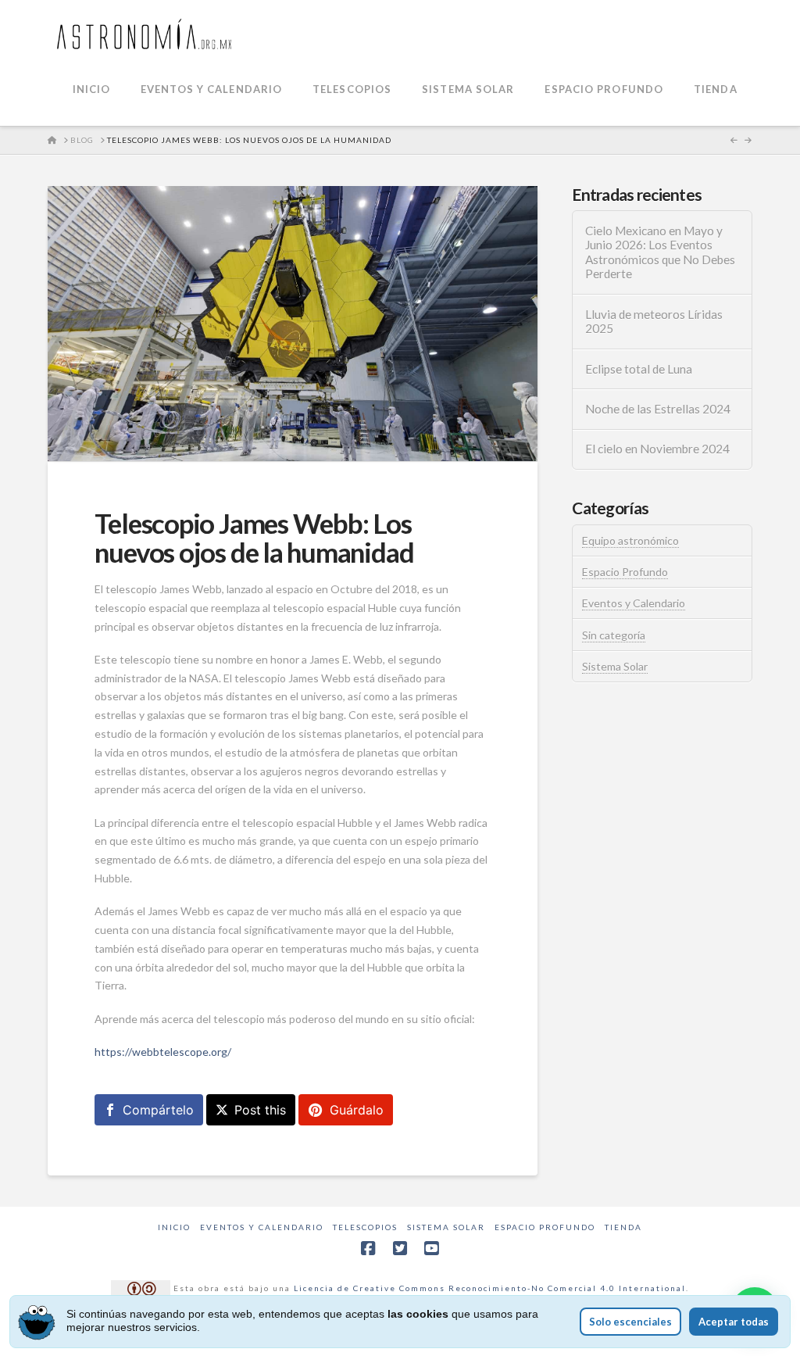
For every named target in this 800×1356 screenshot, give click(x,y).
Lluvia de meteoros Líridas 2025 (654, 321)
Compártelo (158, 1110)
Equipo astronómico (630, 540)
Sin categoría (613, 635)
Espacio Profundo (625, 571)
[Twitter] (400, 1248)
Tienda (623, 1227)
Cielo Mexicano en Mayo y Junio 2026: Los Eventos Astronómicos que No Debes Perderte (660, 252)
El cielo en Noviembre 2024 (657, 449)
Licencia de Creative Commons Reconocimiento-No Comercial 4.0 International (490, 1287)
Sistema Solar (615, 666)
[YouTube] (431, 1248)
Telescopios (365, 1227)
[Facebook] (368, 1248)
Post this (260, 1110)
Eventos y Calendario (633, 603)
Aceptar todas (733, 1321)
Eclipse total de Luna (638, 369)
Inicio (174, 1227)
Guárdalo (357, 1110)
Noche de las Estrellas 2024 (657, 409)
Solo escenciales (630, 1321)
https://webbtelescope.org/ (163, 1051)
